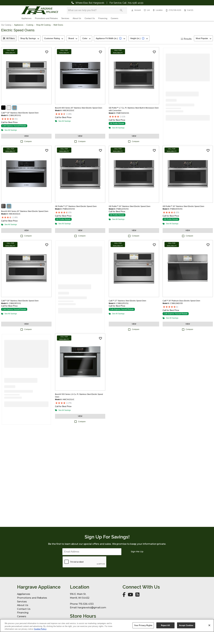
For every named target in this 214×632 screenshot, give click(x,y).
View (26, 136)
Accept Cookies (186, 625)
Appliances (26, 18)
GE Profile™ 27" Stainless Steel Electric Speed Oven (76, 206)
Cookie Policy (40, 629)
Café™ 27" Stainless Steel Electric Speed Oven (127, 301)
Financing (102, 18)
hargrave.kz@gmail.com (92, 607)
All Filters (10, 38)
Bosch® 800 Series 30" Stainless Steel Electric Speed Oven (78, 108)
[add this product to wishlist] (46, 52)
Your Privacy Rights (143, 625)
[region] (107, 625)
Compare (28, 141)
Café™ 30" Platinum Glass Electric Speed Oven (181, 301)
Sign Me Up (137, 551)
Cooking (29, 25)
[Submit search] (121, 10)
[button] (132, 10)
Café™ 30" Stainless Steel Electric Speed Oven (20, 113)
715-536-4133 (135, 2)
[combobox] (29, 38)
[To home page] (39, 10)
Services (65, 18)
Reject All (165, 625)
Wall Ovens (58, 25)
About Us (77, 18)
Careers (114, 18)
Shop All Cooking (43, 25)
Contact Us (90, 18)
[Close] (209, 625)
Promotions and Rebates (46, 18)
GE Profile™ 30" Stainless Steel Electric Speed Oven (129, 206)
